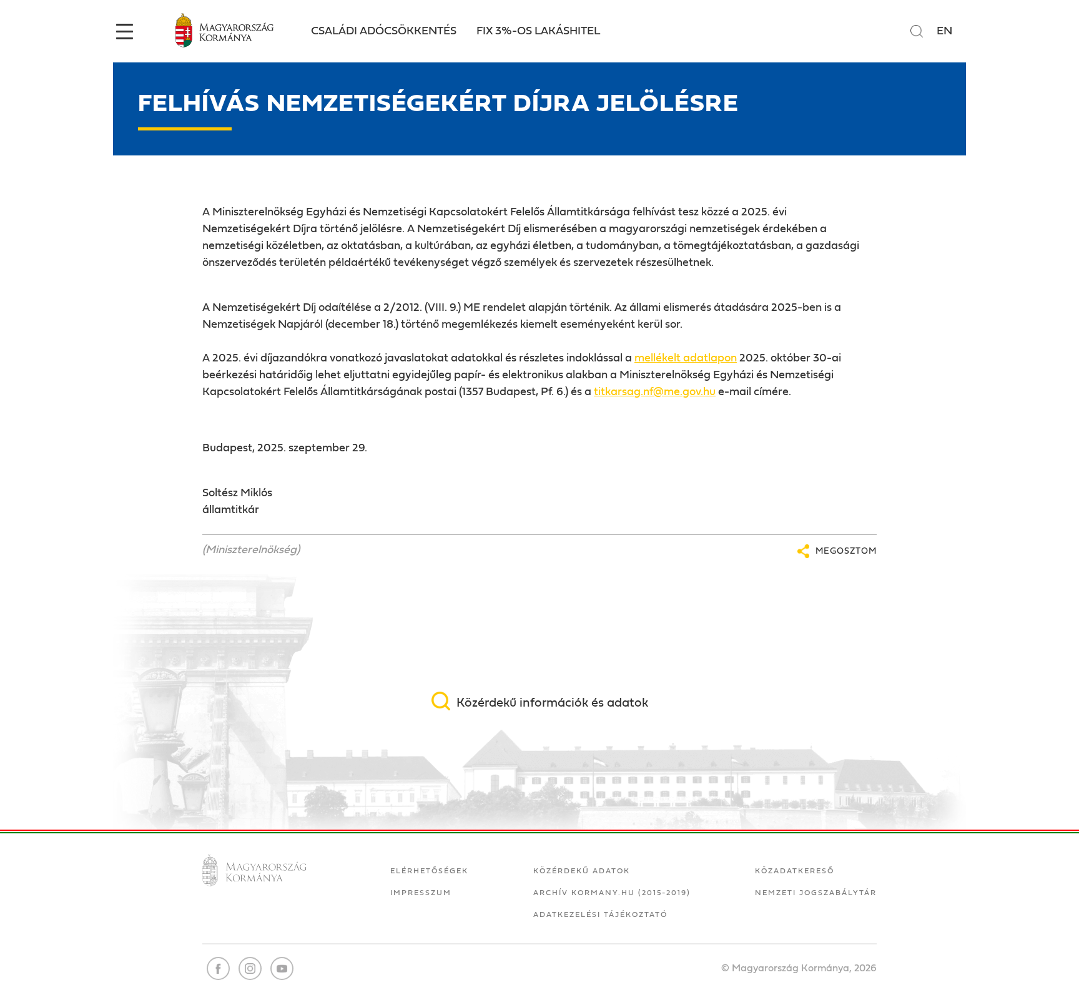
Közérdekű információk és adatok (552, 703)
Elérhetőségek (429, 871)
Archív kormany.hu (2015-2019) (612, 892)
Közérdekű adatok (581, 871)
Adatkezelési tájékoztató (600, 914)
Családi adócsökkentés (383, 31)
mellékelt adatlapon (685, 358)
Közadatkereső (794, 871)
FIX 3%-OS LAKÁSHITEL (538, 31)
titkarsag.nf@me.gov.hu (655, 392)
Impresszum (420, 892)
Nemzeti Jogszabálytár (816, 892)
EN (944, 31)
